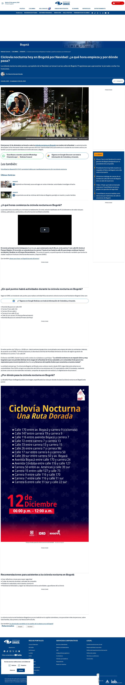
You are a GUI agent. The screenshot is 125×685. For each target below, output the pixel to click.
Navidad (30, 626)
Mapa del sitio (59, 661)
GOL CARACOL (43, 8)
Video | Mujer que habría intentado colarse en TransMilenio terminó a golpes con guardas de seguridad (108, 187)
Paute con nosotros (61, 664)
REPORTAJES (86, 8)
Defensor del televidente (62, 647)
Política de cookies (91, 653)
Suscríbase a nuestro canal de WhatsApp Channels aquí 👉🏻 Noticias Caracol (22, 156)
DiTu (30, 658)
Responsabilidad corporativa (94, 647)
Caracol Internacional (34, 667)
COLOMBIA (32, 8)
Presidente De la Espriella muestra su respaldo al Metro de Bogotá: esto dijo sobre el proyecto (109, 170)
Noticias (14, 665)
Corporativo (90, 658)
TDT (57, 650)
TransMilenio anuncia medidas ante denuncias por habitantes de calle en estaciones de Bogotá (108, 195)
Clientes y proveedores (62, 658)
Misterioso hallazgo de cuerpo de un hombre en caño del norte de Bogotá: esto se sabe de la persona (108, 178)
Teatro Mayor (32, 664)
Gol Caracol (32, 650)
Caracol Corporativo (34, 670)
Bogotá (20, 626)
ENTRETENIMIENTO (99, 8)
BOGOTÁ (22, 51)
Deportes (23, 665)
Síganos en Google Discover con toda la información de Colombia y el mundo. (66, 156)
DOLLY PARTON (67, 12)
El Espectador (32, 661)
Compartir (118, 81)
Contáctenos (59, 656)
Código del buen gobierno (62, 653)
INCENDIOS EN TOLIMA (30, 12)
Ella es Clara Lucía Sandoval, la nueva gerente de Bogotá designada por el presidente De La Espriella (108, 161)
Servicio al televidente (61, 644)
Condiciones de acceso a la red (94, 644)
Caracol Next (32, 673)
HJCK (30, 656)
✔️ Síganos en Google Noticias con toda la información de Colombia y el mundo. (46, 301)
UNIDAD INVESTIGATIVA (61, 8)
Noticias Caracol (5, 51)
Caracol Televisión (33, 644)
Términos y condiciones (93, 656)
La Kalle (31, 653)
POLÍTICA (22, 8)
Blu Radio (31, 647)
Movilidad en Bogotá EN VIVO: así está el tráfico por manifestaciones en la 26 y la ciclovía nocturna (34, 169)
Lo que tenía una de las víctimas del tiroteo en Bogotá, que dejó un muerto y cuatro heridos (45, 195)
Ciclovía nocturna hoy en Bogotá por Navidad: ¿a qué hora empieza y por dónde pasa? (49, 51)
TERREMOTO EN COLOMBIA (82, 12)
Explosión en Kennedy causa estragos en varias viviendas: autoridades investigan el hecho (45, 184)
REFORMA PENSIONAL (45, 12)
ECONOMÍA (75, 8)
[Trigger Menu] (2, 3)
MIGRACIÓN (57, 12)
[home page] (62, 3)
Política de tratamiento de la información (97, 650)
